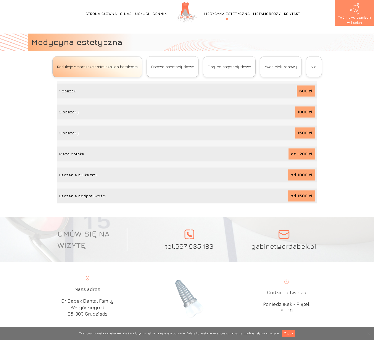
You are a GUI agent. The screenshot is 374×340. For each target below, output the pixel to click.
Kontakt (292, 14)
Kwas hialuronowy (280, 66)
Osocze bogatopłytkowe (172, 66)
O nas (126, 14)
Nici (314, 66)
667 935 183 (194, 246)
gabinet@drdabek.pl (284, 246)
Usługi (142, 14)
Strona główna (101, 14)
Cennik (160, 14)
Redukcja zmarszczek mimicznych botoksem (97, 66)
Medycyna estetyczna (227, 14)
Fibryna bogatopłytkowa (229, 66)
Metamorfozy (267, 14)
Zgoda (288, 333)
